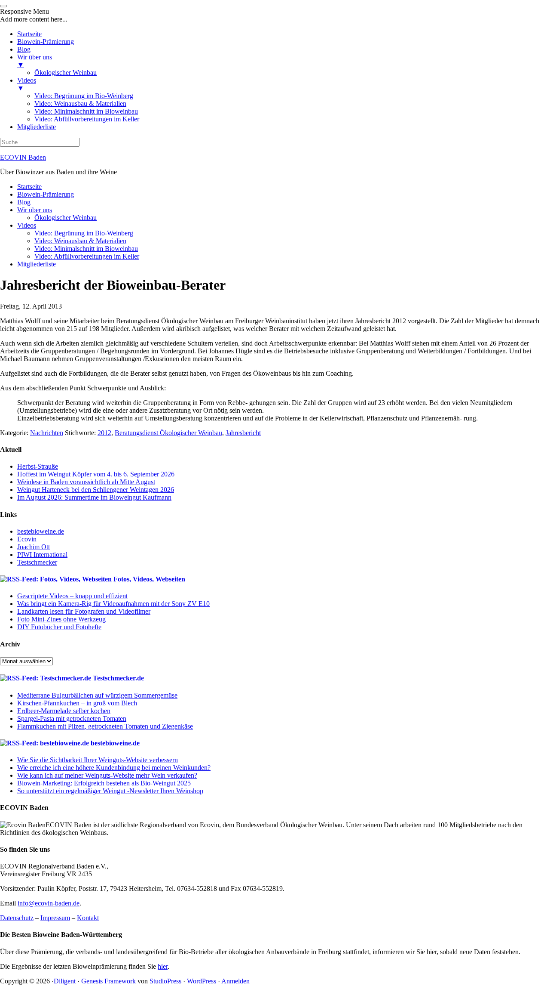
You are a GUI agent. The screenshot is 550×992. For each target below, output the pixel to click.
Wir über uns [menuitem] (34, 60)
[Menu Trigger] (3, 6)
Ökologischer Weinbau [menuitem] (65, 72)
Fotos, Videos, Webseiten (149, 579)
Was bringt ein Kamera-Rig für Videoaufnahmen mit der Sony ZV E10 (113, 603)
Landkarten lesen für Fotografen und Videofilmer (83, 611)
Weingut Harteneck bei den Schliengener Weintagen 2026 (95, 489)
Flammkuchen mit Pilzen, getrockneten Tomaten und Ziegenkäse (105, 726)
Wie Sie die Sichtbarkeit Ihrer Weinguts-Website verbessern (97, 759)
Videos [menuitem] (26, 84)
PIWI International (42, 554)
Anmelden (235, 981)
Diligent (65, 981)
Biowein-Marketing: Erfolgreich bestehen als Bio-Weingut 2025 (104, 783)
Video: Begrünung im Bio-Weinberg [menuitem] (83, 95)
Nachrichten (46, 432)
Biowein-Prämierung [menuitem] (45, 41)
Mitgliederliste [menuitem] (36, 126)
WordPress (201, 981)
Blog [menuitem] (24, 49)
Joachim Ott (33, 546)
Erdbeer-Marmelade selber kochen (63, 710)
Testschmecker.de (118, 678)
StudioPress (165, 981)
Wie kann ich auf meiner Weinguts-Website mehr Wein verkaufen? (107, 775)
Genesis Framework (108, 981)
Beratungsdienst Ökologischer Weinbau (168, 432)
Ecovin (27, 539)
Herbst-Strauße (37, 466)
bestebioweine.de (40, 531)
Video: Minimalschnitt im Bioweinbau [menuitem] (86, 111)
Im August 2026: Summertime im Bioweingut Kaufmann (94, 497)
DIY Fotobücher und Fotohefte (59, 626)
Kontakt (88, 917)
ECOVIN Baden (23, 157)
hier (163, 966)
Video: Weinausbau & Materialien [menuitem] (80, 103)
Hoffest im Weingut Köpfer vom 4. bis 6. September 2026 (95, 474)
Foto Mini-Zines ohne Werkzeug (61, 619)
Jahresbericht (243, 432)
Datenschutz (17, 917)
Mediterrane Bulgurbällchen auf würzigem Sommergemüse (97, 695)
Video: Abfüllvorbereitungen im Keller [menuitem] (86, 119)
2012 (104, 432)
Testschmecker (37, 562)
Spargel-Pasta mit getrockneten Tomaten (71, 718)
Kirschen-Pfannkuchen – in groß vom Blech (77, 703)
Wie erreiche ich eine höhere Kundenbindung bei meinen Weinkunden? (114, 767)
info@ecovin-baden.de (48, 903)
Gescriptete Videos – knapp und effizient (72, 596)
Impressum (55, 917)
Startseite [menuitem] (29, 33)
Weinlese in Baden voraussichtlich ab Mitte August (86, 481)
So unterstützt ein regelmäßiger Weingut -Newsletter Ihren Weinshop (110, 790)
